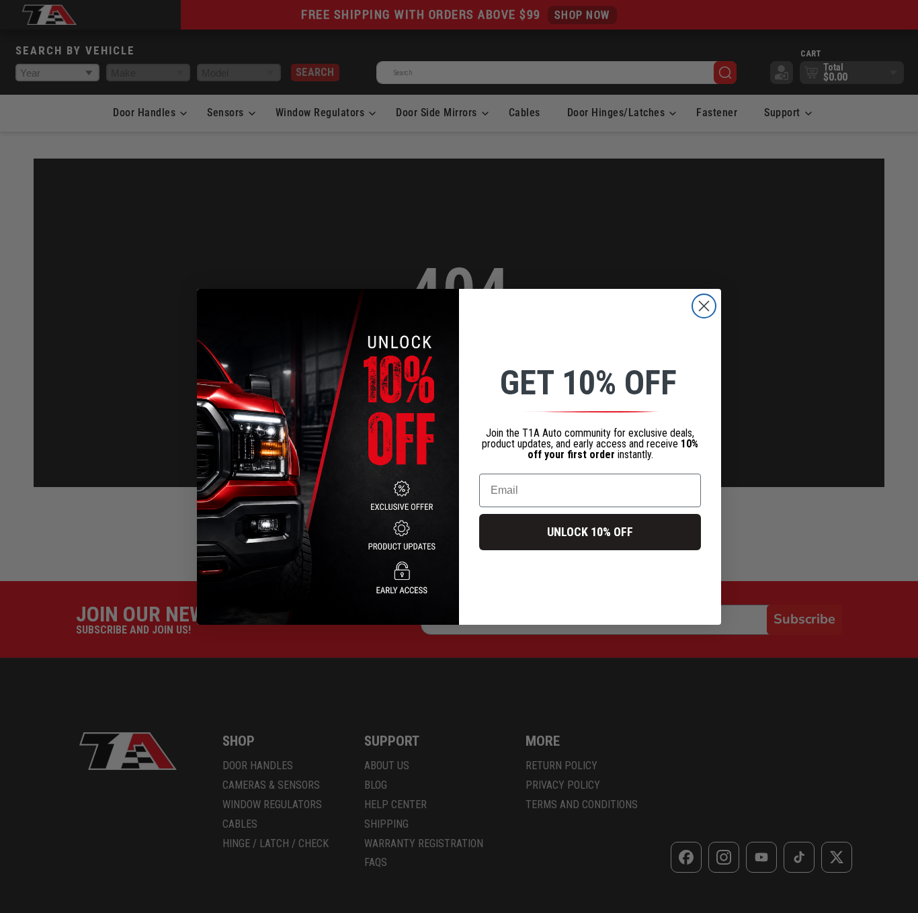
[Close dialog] (704, 306)
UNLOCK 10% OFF (590, 532)
